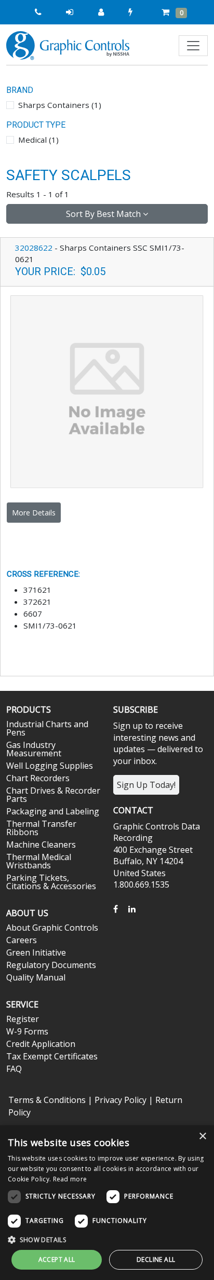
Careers (21, 940)
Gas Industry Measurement (33, 749)
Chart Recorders (38, 778)
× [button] (202, 1136)
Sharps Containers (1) (59, 105)
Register (22, 1019)
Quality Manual (35, 977)
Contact (133, 810)
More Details (34, 513)
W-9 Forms (27, 1031)
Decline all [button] (156, 1259)
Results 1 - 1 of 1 (37, 194)
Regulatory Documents (51, 965)
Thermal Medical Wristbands (38, 861)
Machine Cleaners (41, 844)
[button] (107, 1239)
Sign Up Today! (146, 785)
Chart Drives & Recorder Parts (53, 795)
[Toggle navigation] (193, 45)
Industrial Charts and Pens (47, 728)
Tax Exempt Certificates (52, 1056)
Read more (70, 1179)
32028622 (33, 247)
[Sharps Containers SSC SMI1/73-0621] (107, 391)
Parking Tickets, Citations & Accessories (51, 882)
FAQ (14, 1068)
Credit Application (40, 1044)
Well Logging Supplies (49, 765)
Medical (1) (38, 139)
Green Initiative (36, 952)
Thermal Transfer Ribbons (41, 828)
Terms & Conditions (47, 1100)
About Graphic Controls (52, 927)
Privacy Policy (120, 1100)
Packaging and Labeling (52, 811)
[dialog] (107, 1202)
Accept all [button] (56, 1259)
